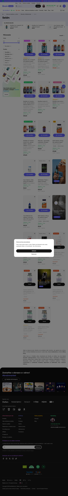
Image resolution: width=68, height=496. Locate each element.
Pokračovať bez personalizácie (23, 241)
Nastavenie (34, 254)
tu (40, 246)
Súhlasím (34, 250)
